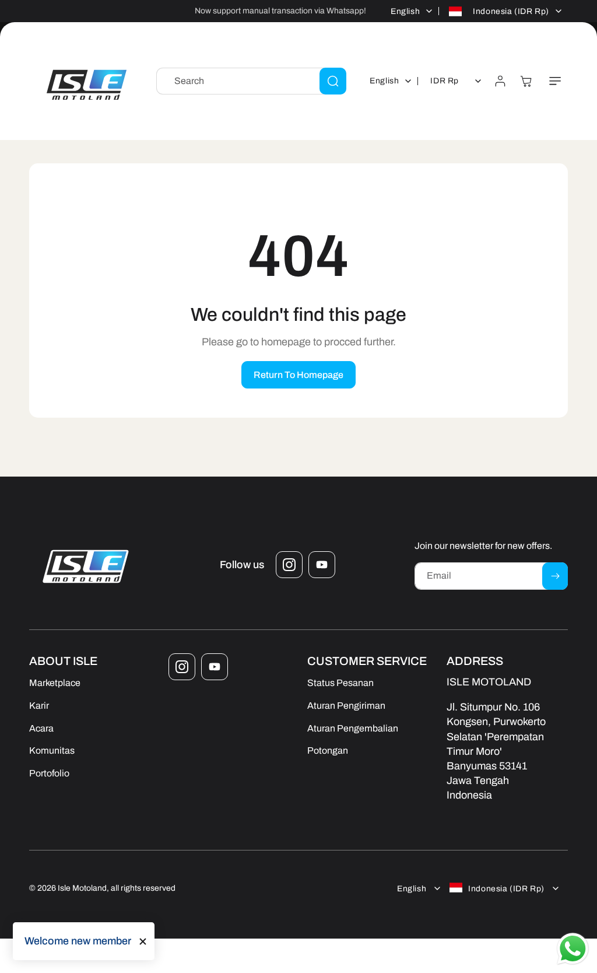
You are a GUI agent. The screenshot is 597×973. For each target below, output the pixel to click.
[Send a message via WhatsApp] (572, 948)
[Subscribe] (555, 576)
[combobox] (251, 81)
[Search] (332, 81)
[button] (555, 81)
